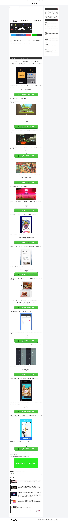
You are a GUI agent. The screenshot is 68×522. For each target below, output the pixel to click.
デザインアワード (23, 471)
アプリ (46, 46)
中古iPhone (47, 49)
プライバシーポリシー (52, 519)
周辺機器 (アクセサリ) (48, 51)
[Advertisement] (26, 13)
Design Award (18, 471)
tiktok (46, 41)
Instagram (46, 29)
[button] (39, 35)
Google (46, 27)
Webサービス (47, 44)
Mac (45, 37)
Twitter (46, 42)
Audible (46, 25)
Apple (15, 471)
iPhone (12, 471)
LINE (46, 34)
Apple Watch (47, 24)
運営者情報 (39, 519)
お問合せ (57, 519)
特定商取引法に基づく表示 (45, 519)
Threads (46, 39)
